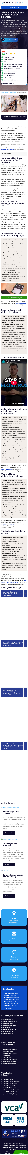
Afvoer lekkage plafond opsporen (11, 812)
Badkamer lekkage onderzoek (10, 844)
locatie (6, 92)
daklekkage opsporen (6, 469)
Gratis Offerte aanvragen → (14, 118)
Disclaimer (16, 1147)
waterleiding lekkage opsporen (9, 524)
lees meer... (8, 833)
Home (2, 92)
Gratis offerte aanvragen (14, 298)
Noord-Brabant (12, 92)
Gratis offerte (13, 7)
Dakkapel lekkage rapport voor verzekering (12, 876)
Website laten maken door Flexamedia (14, 1145)
